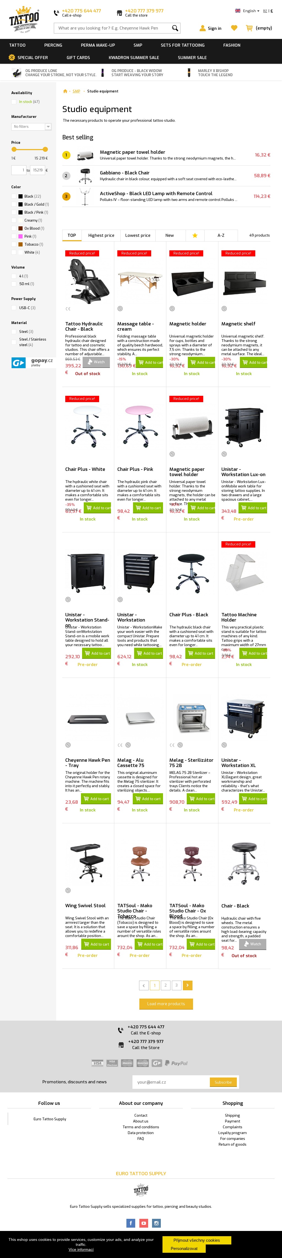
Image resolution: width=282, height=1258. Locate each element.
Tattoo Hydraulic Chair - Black (84, 326)
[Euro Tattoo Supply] (24, 19)
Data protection (141, 1132)
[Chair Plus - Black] (192, 572)
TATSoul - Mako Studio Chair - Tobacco (134, 911)
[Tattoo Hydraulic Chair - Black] (88, 281)
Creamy (33, 220)
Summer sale (192, 57)
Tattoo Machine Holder (239, 617)
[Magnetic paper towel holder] (192, 427)
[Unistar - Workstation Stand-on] (88, 572)
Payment (232, 1121)
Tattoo (17, 45)
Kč (265, 11)
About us (140, 1121)
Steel (26, 331)
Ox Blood (34, 228)
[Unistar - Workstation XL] (244, 717)
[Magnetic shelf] (244, 281)
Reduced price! (82, 253)
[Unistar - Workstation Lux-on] (244, 427)
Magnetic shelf (238, 324)
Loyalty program (232, 1132)
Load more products (166, 1004)
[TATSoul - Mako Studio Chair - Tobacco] (140, 863)
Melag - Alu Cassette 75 (130, 763)
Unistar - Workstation (131, 617)
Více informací (81, 1249)
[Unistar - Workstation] (140, 572)
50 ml (26, 284)
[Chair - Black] (244, 863)
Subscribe (223, 1082)
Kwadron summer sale (134, 57)
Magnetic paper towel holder (132, 152)
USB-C (27, 308)
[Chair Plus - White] (88, 427)
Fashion (231, 45)
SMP (138, 45)
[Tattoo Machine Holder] (244, 572)
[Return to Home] (65, 91)
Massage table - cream (135, 326)
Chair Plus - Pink (135, 469)
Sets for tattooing (183, 45)
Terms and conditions (141, 1127)
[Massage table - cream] (140, 281)
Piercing (53, 45)
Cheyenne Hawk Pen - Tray (87, 763)
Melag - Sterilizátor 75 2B (191, 763)
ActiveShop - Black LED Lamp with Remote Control (156, 193)
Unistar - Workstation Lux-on (243, 472)
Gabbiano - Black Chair (125, 173)
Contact (140, 1115)
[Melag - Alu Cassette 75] (140, 717)
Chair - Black (235, 906)
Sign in (214, 28)
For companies (232, 1138)
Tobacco (34, 244)
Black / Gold (37, 204)
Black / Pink (36, 212)
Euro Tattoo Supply (50, 1119)
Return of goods (232, 1144)
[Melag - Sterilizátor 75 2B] (192, 717)
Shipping (232, 1115)
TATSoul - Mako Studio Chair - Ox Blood (187, 911)
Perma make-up (98, 45)
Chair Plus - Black (188, 615)
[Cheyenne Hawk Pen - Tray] (88, 717)
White (32, 252)
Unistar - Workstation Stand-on (87, 620)
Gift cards (78, 57)
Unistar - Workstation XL (238, 763)
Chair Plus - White (85, 469)
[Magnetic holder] (192, 281)
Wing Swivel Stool (85, 906)
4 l (23, 276)
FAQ (140, 1138)
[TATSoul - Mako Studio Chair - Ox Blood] (192, 863)
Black (33, 196)
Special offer (33, 57)
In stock (29, 101)
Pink (30, 236)
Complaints (232, 1127)
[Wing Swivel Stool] (88, 863)
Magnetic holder (187, 324)
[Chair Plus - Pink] (140, 427)
